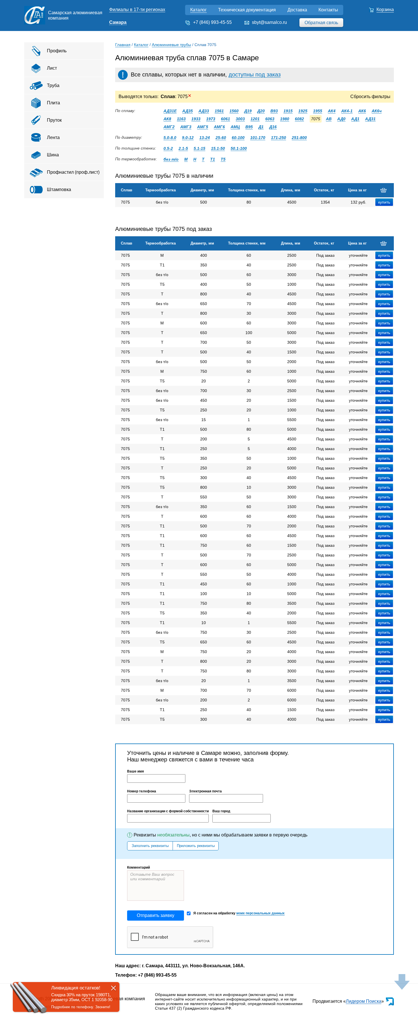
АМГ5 (202, 127)
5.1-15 (199, 148)
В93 (274, 111)
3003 (240, 119)
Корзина (385, 9)
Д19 (248, 111)
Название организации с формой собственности (168, 811)
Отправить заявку (155, 915)
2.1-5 (183, 148)
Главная (123, 44)
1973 (210, 119)
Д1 (261, 127)
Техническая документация (247, 9)
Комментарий (138, 867)
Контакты (328, 9)
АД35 (187, 111)
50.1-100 (239, 148)
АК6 (362, 111)
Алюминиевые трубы (171, 44)
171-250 (278, 137)
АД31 (370, 119)
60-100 (238, 137)
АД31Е (170, 111)
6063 (269, 119)
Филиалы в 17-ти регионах (137, 9)
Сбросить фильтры (370, 96)
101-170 (257, 137)
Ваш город (221, 811)
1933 (195, 119)
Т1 (212, 159)
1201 (255, 119)
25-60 (221, 137)
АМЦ (235, 127)
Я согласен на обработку (239, 913)
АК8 (167, 119)
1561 (219, 111)
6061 (225, 119)
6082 (299, 119)
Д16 (273, 127)
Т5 (223, 159)
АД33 (203, 111)
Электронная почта (205, 791)
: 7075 (176, 96)
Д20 (261, 111)
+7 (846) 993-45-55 (212, 22)
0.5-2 (168, 148)
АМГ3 (185, 127)
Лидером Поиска (363, 1001)
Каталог (198, 9)
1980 (284, 119)
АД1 (355, 119)
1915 (288, 111)
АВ (329, 119)
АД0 (341, 119)
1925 (302, 111)
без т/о (171, 159)
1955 (317, 111)
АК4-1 (347, 111)
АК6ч (377, 111)
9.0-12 (188, 137)
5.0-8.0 (170, 137)
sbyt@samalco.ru (269, 22)
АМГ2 (169, 127)
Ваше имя (135, 771)
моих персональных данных (260, 913)
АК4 (332, 111)
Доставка (297, 9)
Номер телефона (141, 791)
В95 (249, 127)
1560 (234, 111)
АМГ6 (219, 127)
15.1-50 (218, 148)
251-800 (299, 137)
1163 (181, 119)
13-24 (204, 137)
